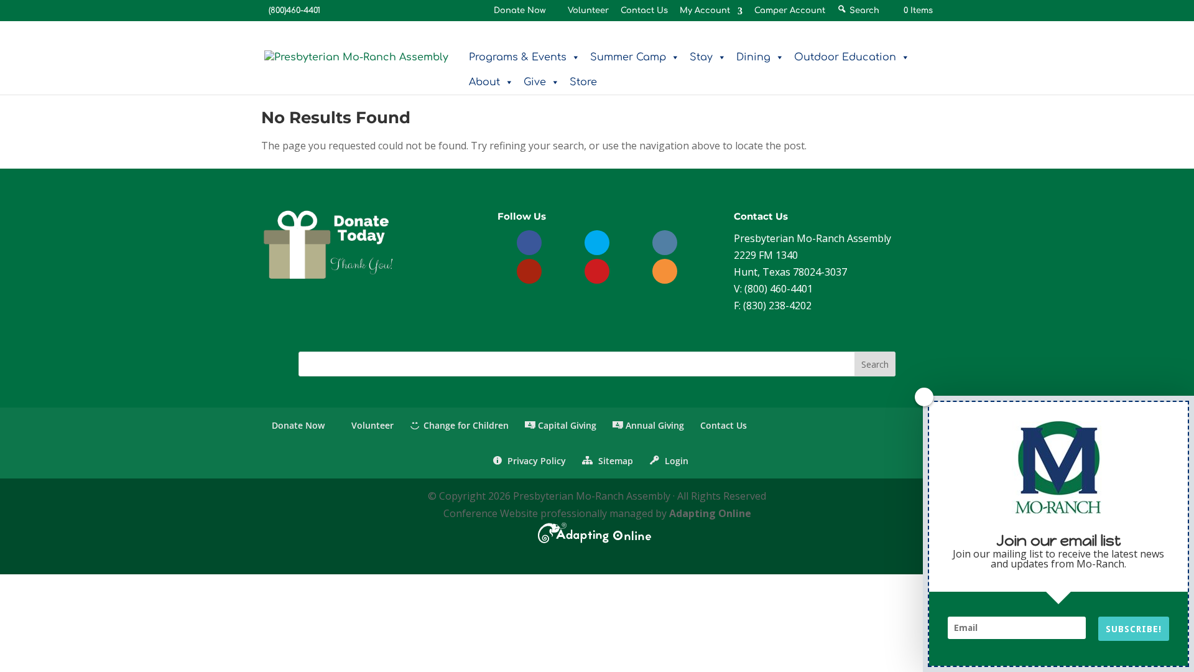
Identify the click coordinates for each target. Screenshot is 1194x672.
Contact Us (644, 11)
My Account (705, 11)
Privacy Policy (535, 461)
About (484, 82)
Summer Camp (628, 57)
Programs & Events (518, 57)
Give (535, 82)
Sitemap (614, 461)
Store (583, 82)
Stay (701, 57)
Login (675, 461)
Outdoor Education (845, 57)
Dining (753, 57)
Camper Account (789, 11)
